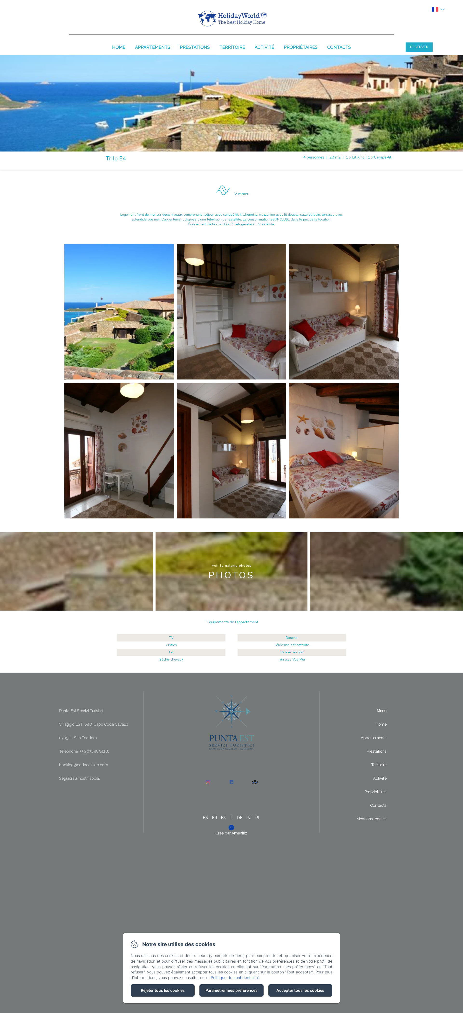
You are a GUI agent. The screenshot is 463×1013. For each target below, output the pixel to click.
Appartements (152, 47)
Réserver (419, 47)
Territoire (232, 47)
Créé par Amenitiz (231, 833)
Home (118, 47)
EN (205, 817)
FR (214, 817)
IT (231, 817)
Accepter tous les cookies (300, 990)
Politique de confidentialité (235, 977)
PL (257, 817)
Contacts (339, 47)
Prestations (195, 47)
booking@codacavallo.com (83, 765)
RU (249, 817)
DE (239, 817)
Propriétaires (301, 47)
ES (223, 817)
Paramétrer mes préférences (231, 990)
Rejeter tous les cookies (163, 990)
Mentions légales (371, 819)
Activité (264, 47)
